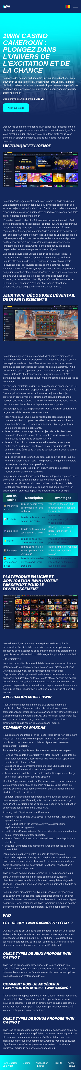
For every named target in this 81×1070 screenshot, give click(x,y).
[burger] (75, 6)
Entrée (40, 1065)
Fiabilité (58, 1062)
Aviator (71, 1062)
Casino (26, 1062)
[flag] (67, 6)
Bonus (71, 1065)
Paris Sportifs (10, 1062)
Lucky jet (8, 1065)
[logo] (6, 6)
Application (42, 1062)
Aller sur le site (16, 107)
